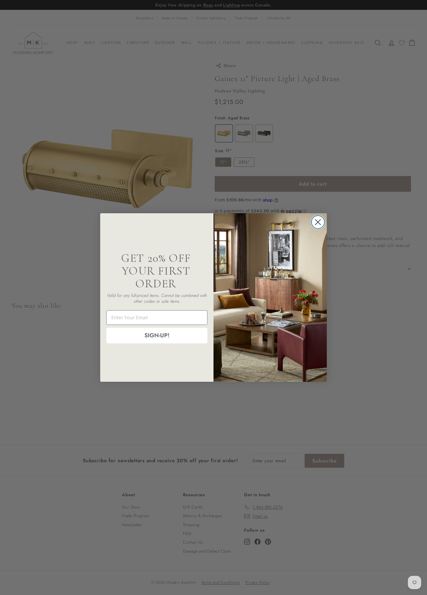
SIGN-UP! (157, 335)
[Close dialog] (317, 222)
